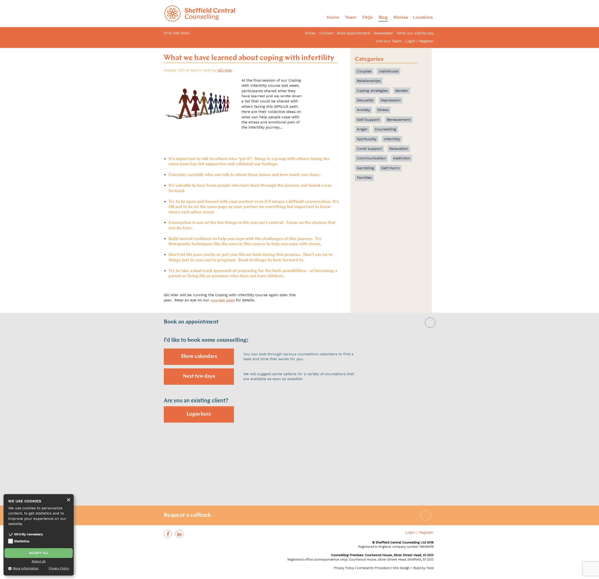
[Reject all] (68, 500)
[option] (299, 425)
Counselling (385, 129)
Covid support (369, 148)
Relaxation (398, 148)
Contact (326, 33)
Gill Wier (225, 70)
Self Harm (390, 168)
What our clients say (415, 33)
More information (26, 568)
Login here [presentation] (199, 414)
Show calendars (199, 356)
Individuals (388, 71)
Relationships (369, 81)
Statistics (21, 541)
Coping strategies (372, 90)
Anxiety (363, 110)
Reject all (39, 561)
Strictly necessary (28, 534)
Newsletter (383, 33)
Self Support (368, 119)
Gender (401, 90)
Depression (391, 100)
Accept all (38, 553)
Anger (362, 129)
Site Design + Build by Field (413, 568)
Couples (364, 71)
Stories (401, 17)
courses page (223, 300)
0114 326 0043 (177, 33)
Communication (371, 158)
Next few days (199, 376)
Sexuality (365, 100)
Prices (310, 33)
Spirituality (366, 139)
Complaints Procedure (373, 568)
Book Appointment (353, 33)
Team (350, 17)
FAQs (367, 17)
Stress (383, 110)
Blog (383, 17)
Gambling (365, 168)
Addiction (401, 158)
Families (364, 177)
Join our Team (389, 41)
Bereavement (399, 119)
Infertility (392, 139)
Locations (423, 17)
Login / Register (419, 41)
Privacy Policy (344, 568)
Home (333, 17)
